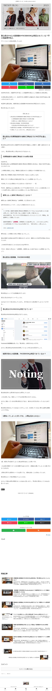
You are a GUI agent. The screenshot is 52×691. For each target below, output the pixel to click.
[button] (48, 339)
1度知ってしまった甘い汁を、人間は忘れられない (23, 129)
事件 (3, 489)
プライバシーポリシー (38, 686)
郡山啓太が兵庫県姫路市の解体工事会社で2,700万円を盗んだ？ (26, 116)
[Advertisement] (26, 503)
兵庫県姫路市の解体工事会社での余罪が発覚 (23, 118)
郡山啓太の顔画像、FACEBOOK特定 (20, 123)
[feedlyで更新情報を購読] (13, 530)
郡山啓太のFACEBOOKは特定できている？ (23, 125)
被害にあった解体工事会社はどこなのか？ (22, 121)
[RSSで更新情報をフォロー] (38, 530)
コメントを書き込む (26, 669)
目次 (24, 113)
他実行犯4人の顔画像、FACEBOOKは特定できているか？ (25, 127)
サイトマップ (13, 686)
